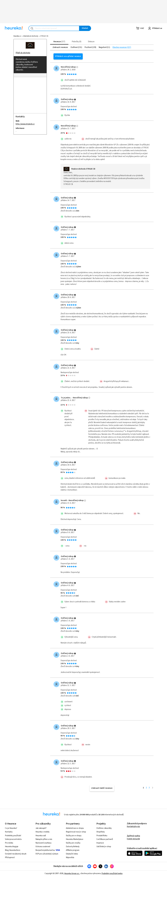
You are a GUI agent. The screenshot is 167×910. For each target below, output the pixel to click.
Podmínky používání (13, 835)
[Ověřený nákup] (75, 99)
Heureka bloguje (11, 846)
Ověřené (74, 47)
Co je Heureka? (11, 828)
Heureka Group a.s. (71, 873)
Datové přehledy (72, 846)
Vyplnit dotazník (133, 838)
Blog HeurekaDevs (12, 850)
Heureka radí (40, 835)
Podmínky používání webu (112, 873)
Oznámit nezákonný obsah (15, 853)
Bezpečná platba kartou (45, 850)
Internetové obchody (30, 36)
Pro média (9, 843)
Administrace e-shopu (75, 828)
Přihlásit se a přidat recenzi (68, 56)
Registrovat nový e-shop (76, 831)
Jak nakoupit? (41, 828)
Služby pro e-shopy (73, 835)
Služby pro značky (73, 843)
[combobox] (53, 28)
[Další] (153, 787)
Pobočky (76, 41)
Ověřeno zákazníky (104, 828)
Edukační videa (72, 853)
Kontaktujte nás (133, 826)
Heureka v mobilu (42, 831)
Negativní (103, 47)
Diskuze (91, 41)
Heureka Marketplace (74, 839)
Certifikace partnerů (104, 839)
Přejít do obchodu (23, 52)
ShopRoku (100, 831)
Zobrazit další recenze (101, 788)
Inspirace (100, 843)
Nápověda (70, 857)
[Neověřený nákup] (77, 67)
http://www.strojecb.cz (25, 124)
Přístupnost (10, 857)
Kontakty (9, 831)
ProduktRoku (101, 835)
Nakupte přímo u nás (43, 839)
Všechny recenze (119, 47)
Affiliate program (72, 850)
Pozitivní (88, 47)
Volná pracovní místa (13, 839)
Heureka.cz (17, 36)
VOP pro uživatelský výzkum (46, 853)
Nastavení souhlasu (43, 843)
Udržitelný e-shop (103, 846)
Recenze (58, 41)
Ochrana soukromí (42, 846)
